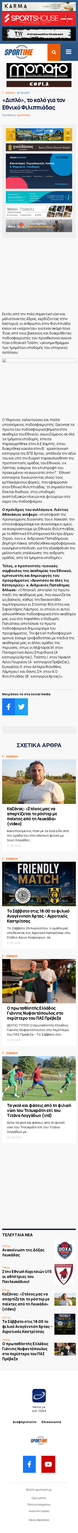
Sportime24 (24, 115)
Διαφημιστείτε (25, 1422)
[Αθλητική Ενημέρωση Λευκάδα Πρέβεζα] (17, 58)
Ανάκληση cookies (39, 1511)
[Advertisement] (39, 276)
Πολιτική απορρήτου (39, 1504)
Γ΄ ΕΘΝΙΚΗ (8, 93)
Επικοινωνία (51, 1422)
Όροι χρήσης (39, 1498)
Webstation (43, 1520)
